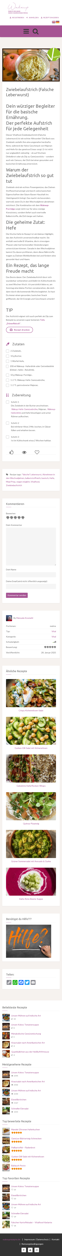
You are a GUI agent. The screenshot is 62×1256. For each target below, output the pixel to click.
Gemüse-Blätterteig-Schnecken (26, 1138)
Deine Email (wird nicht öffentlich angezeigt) (26, 581)
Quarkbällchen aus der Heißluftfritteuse (30, 1051)
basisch (45, 478)
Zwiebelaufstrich (14, 485)
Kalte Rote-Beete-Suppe (31, 899)
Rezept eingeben (51, 17)
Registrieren (18, 17)
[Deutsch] (58, 21)
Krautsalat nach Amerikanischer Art (28, 1042)
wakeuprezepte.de (11, 1239)
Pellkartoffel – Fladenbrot (23, 1147)
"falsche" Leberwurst (32, 474)
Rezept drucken (22, 329)
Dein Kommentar (14, 525)
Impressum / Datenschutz (36, 1239)
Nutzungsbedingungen (32, 1244)
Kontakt (55, 1239)
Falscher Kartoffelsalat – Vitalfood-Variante (31, 1222)
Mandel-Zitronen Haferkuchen (25, 1129)
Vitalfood (35, 481)
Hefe (52, 478)
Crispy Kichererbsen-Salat (31, 710)
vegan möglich (23, 481)
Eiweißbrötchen (18, 1099)
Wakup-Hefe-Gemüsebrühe (24, 409)
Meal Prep (10, 481)
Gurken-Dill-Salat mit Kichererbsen (31, 748)
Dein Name (11, 569)
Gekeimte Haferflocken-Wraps (31, 785)
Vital (54, 631)
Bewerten (10, 513)
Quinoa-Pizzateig (31, 823)
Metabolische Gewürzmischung (26, 1033)
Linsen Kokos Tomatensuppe (25, 1024)
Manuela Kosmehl (24, 618)
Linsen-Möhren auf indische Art (26, 1015)
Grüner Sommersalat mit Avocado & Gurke (31, 861)
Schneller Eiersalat (20, 1108)
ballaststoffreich (33, 478)
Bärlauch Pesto (18, 1165)
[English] (54, 21)
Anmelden (34, 17)
